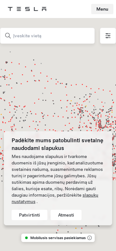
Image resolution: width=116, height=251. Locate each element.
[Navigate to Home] (27, 9)
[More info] (89, 237)
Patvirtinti (29, 215)
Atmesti (66, 215)
